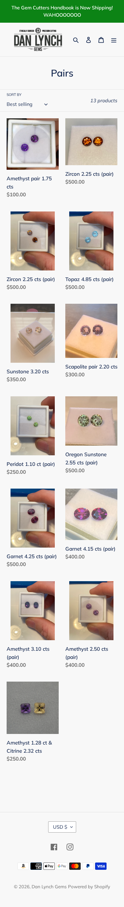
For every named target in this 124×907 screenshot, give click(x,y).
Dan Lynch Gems (49, 886)
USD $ (60, 827)
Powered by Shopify (89, 886)
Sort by (14, 94)
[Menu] (113, 39)
